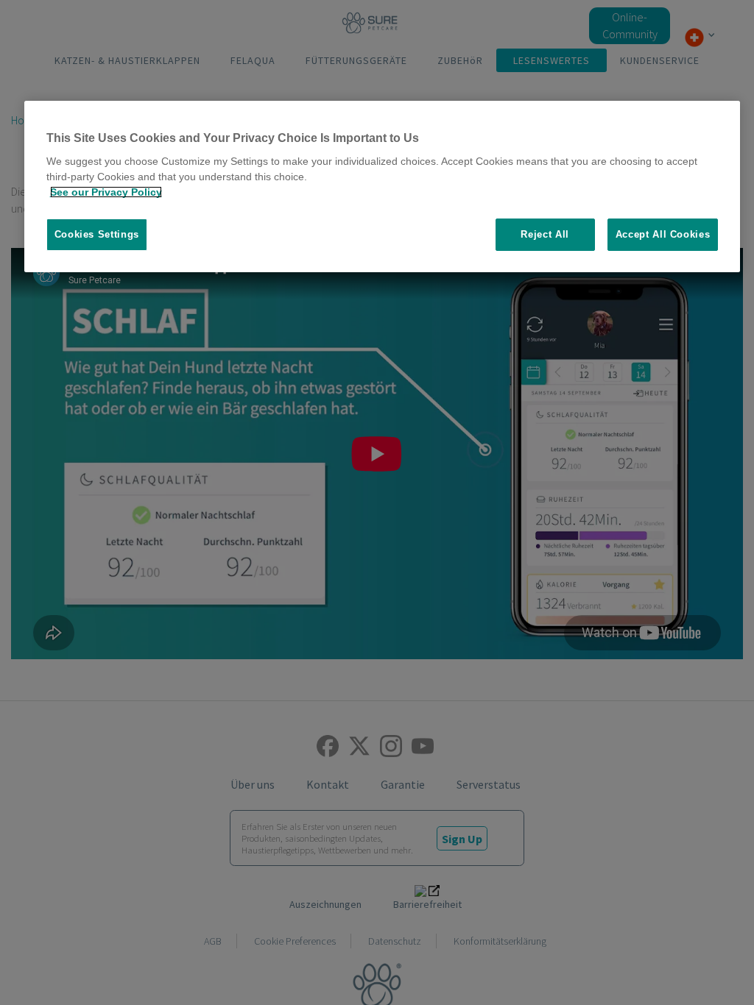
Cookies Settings (96, 234)
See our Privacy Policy (106, 192)
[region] (382, 187)
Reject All (545, 234)
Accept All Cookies (663, 234)
